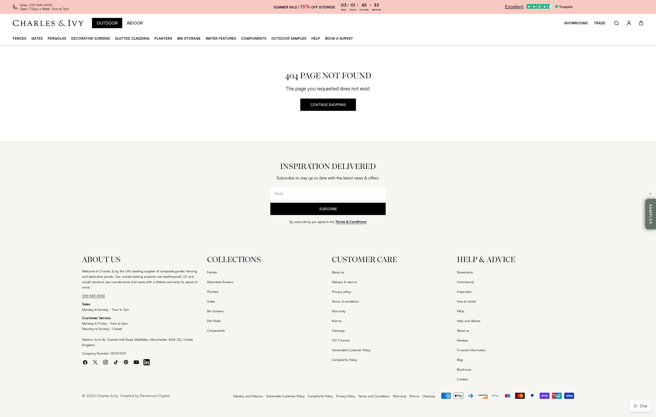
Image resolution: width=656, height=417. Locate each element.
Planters (213, 292)
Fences (212, 272)
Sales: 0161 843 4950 (36, 5)
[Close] (650, 193)
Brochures (464, 369)
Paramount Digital (154, 395)
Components (216, 330)
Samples (651, 214)
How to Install (466, 301)
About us (338, 272)
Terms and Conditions (374, 396)
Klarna (337, 321)
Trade (599, 23)
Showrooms (576, 23)
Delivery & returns (344, 282)
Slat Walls (214, 321)
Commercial (465, 282)
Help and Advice (468, 321)
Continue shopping (328, 105)
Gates (211, 301)
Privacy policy (341, 292)
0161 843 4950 (93, 296)
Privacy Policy (345, 396)
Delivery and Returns (248, 396)
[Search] (616, 23)
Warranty (338, 311)
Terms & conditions (345, 301)
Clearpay (338, 330)
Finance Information (471, 350)
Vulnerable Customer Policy (351, 350)
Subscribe (328, 209)
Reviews (462, 340)
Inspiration (464, 292)
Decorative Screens (220, 282)
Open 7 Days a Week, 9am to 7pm (44, 9)
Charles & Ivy (107, 395)
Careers (462, 379)
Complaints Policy (344, 360)
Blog (460, 360)
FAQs (460, 311)
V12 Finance (341, 340)
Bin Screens (215, 311)
